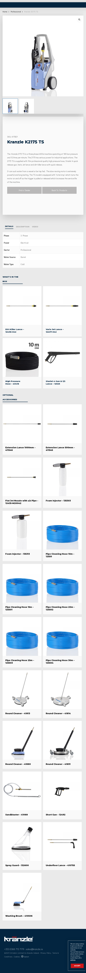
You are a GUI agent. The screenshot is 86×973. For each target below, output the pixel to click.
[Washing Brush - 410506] (22, 892)
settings (72, 960)
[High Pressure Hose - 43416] (22, 357)
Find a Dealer (24, 190)
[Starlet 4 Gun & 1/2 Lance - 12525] (62, 357)
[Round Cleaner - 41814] (62, 689)
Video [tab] (35, 227)
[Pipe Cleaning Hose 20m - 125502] (62, 583)
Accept (77, 966)
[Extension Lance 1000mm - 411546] (22, 423)
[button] (79, 20)
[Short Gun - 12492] (62, 791)
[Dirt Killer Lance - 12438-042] (22, 305)
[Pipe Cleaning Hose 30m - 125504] (62, 636)
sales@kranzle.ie (34, 949)
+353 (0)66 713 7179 (14, 949)
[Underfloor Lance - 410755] (62, 841)
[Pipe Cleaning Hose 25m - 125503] (22, 636)
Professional (16, 11)
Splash (26, 956)
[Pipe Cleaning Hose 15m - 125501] (22, 583)
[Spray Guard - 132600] (22, 841)
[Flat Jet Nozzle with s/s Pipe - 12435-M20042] (22, 477)
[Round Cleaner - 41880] (22, 740)
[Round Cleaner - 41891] (62, 740)
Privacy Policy (46, 953)
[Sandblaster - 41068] (22, 791)
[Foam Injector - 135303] (62, 477)
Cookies (17, 956)
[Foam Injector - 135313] (22, 530)
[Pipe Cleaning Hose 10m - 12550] (62, 530)
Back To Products (59, 190)
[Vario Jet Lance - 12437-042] (62, 305)
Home (5, 11)
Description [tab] (22, 227)
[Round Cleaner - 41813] (22, 689)
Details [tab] (9, 226)
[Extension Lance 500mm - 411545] (62, 423)
